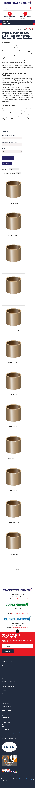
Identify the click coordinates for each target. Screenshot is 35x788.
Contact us (5, 672)
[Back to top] (17, 631)
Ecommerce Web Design (25, 779)
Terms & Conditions (7, 700)
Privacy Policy (5, 703)
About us (4, 669)
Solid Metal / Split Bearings (26, 26)
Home (3, 665)
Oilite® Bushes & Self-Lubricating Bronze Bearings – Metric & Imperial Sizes (18, 28)
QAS (3, 678)
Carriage (4, 690)
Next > (17, 574)
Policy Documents (6, 706)
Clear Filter (6, 163)
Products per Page (8, 173)
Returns (4, 697)
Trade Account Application (9, 681)
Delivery (4, 694)
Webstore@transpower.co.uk (19, 599)
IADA (3, 675)
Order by (5, 169)
